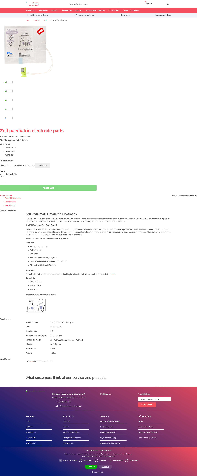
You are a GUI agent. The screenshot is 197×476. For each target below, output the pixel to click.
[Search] (116, 4)
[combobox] (92, 4)
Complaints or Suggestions (110, 443)
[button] (98, 472)
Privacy (140, 421)
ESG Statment (68, 443)
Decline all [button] (105, 467)
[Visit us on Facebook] (102, 399)
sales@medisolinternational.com (68, 406)
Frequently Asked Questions (148, 432)
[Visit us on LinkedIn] (109, 399)
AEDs (28, 421)
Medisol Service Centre (71, 432)
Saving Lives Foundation (72, 438)
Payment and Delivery (108, 438)
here (113, 274)
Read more (111, 456)
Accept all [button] (91, 467)
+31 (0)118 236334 (63, 402)
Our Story (66, 421)
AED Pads (29, 427)
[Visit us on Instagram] (116, 399)
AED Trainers (30, 443)
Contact (66, 427)
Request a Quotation (107, 432)
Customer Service (106, 427)
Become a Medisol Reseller (110, 421)
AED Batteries (31, 432)
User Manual (10, 205)
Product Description (13, 198)
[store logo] (32, 4)
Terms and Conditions (145, 427)
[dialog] (98, 461)
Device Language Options (147, 438)
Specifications (10, 202)
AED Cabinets (31, 438)
